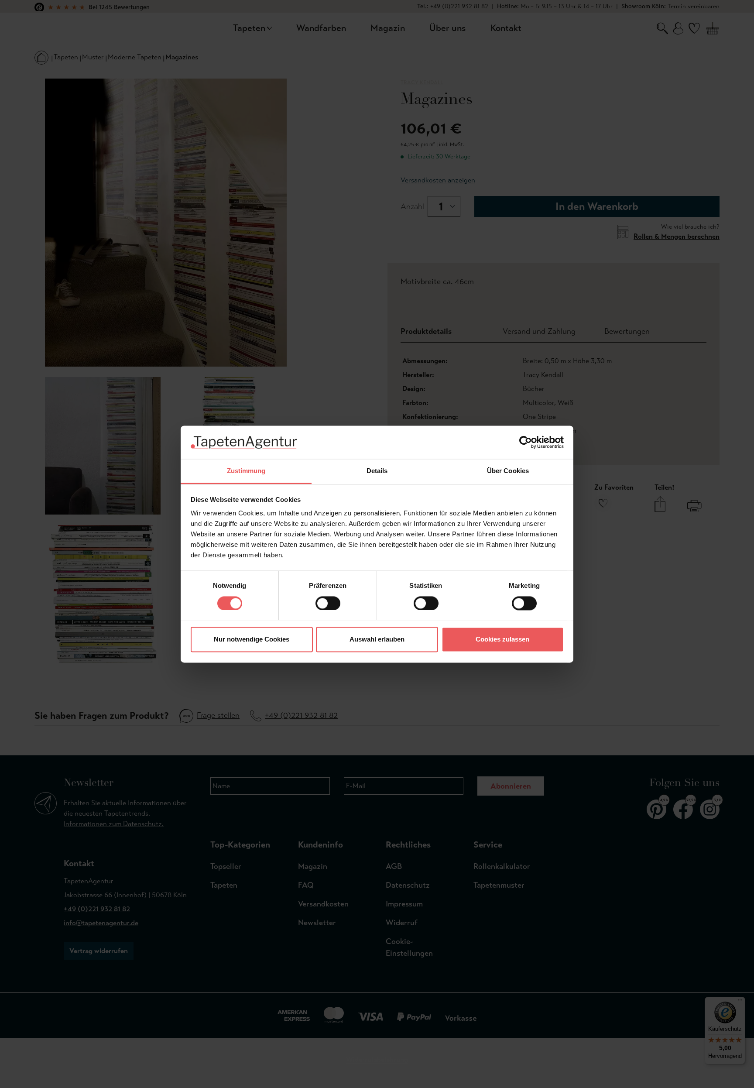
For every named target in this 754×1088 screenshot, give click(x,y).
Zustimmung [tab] (246, 471)
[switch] (327, 603)
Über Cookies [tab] (508, 471)
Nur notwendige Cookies (251, 639)
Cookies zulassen (502, 639)
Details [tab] (377, 471)
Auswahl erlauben (377, 639)
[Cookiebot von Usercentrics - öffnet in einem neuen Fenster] (525, 442)
